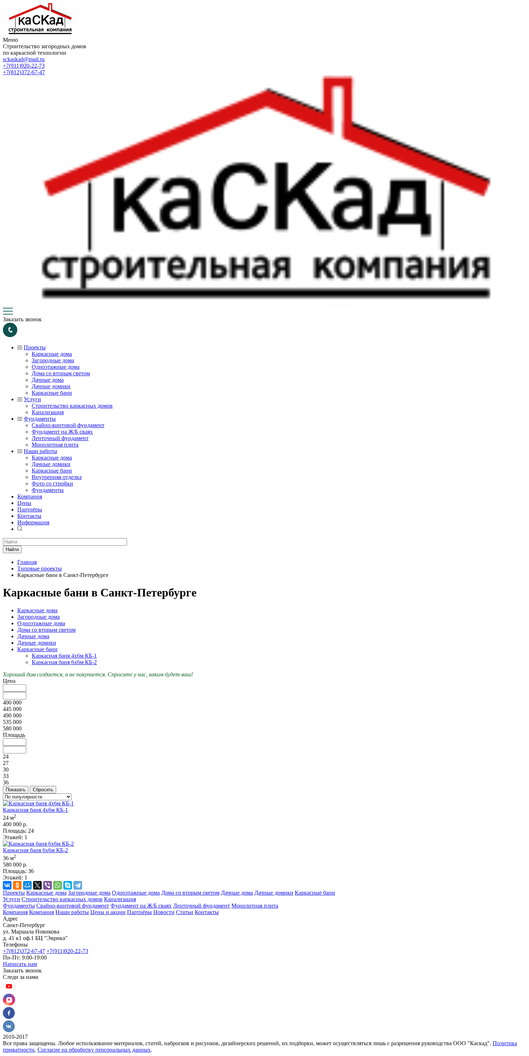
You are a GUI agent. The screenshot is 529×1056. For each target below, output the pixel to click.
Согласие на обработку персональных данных (94, 1050)
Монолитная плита (55, 445)
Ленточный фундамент (60, 438)
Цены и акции (108, 912)
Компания (29, 496)
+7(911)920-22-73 (24, 66)
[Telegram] (77, 885)
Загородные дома (53, 360)
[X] (37, 885)
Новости (164, 912)
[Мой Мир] (27, 885)
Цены (24, 503)
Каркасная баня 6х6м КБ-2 (64, 662)
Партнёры (29, 509)
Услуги (32, 399)
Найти (12, 549)
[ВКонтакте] (7, 885)
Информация (33, 522)
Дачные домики (51, 386)
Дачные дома (48, 380)
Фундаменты (40, 419)
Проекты (35, 347)
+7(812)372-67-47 (24, 72)
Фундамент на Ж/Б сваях (62, 432)
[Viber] (47, 885)
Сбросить (43, 789)
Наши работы (40, 451)
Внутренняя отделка (57, 477)
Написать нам (20, 964)
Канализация (48, 412)
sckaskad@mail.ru (24, 59)
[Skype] (67, 885)
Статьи (184, 912)
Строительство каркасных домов (72, 406)
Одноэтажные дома (56, 367)
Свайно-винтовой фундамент (68, 425)
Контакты (29, 516)
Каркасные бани (52, 393)
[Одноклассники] (17, 885)
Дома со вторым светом (61, 373)
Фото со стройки (52, 483)
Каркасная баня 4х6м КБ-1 (64, 656)
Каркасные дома (52, 354)
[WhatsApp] (57, 885)
